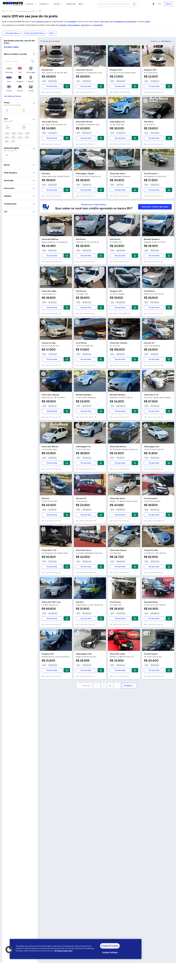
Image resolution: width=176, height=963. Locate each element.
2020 (20, 137)
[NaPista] (13, 4)
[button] (9, 949)
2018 (6, 141)
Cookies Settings (110, 952)
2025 (13, 133)
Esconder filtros (13, 33)
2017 (13, 141)
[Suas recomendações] (153, 4)
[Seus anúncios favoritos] (160, 4)
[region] (76, 949)
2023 (27, 133)
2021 (13, 137)
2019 (26, 137)
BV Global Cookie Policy (64, 951)
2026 (7, 133)
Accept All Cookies (109, 946)
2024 (20, 133)
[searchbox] (117, 3)
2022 (7, 137)
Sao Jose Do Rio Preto (35, 33)
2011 (51, 33)
